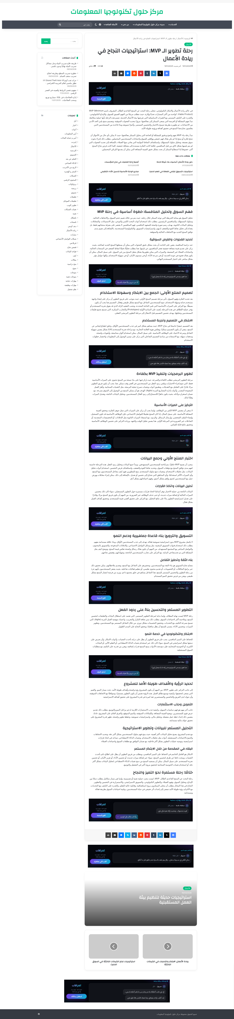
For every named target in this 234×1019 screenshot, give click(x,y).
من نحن (126, 24)
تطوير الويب (71, 205)
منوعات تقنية (71, 277)
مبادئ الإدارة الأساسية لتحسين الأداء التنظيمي (119, 171)
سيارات (73, 235)
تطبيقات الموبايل (69, 201)
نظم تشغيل (71, 289)
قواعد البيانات (71, 251)
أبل (75, 121)
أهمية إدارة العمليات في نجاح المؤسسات (122, 162)
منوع (74, 268)
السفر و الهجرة (70, 171)
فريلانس (73, 243)
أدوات (74, 129)
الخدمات (173, 24)
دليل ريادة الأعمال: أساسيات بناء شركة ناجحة (175, 162)
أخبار (74, 125)
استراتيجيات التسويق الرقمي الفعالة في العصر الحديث (171, 171)
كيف (74, 256)
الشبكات (73, 176)
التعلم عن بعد (71, 159)
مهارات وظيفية (70, 285)
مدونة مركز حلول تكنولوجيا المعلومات (149, 24)
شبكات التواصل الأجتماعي (66, 239)
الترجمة (73, 150)
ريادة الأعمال (71, 230)
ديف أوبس (72, 226)
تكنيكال (73, 218)
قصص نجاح (71, 247)
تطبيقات (73, 197)
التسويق (73, 155)
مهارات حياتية (71, 281)
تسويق (73, 192)
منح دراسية (71, 264)
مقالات (73, 260)
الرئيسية (187, 38)
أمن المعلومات (70, 134)
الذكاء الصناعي (70, 163)
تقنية (74, 214)
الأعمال (180, 38)
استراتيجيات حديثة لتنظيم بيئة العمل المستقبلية (165, 900)
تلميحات (73, 222)
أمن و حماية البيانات (68, 138)
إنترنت (73, 142)
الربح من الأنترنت (69, 167)
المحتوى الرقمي (70, 180)
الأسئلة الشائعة (111, 24)
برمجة (73, 188)
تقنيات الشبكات (70, 209)
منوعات (73, 272)
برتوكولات (72, 184)
